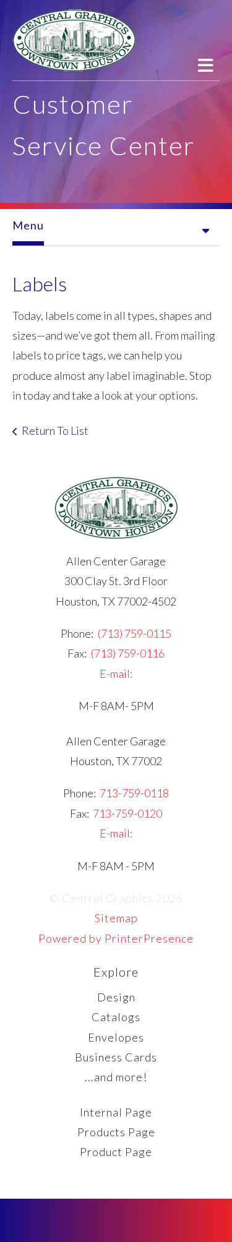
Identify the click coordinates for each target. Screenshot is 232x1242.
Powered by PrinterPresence (116, 938)
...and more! (116, 1077)
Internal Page (116, 1112)
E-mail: (116, 673)
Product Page (116, 1151)
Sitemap (116, 918)
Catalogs (116, 1017)
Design (116, 997)
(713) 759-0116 (128, 653)
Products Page (116, 1132)
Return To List (55, 430)
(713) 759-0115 (134, 633)
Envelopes (116, 1037)
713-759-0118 (134, 793)
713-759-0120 (127, 813)
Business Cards (116, 1057)
